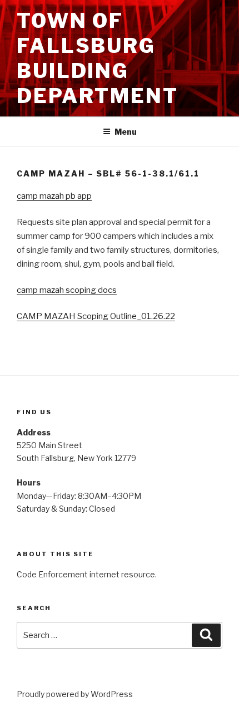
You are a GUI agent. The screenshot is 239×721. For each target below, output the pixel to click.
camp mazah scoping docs (67, 290)
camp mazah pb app (54, 196)
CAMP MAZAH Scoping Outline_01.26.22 (96, 316)
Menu (125, 131)
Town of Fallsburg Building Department (97, 58)
